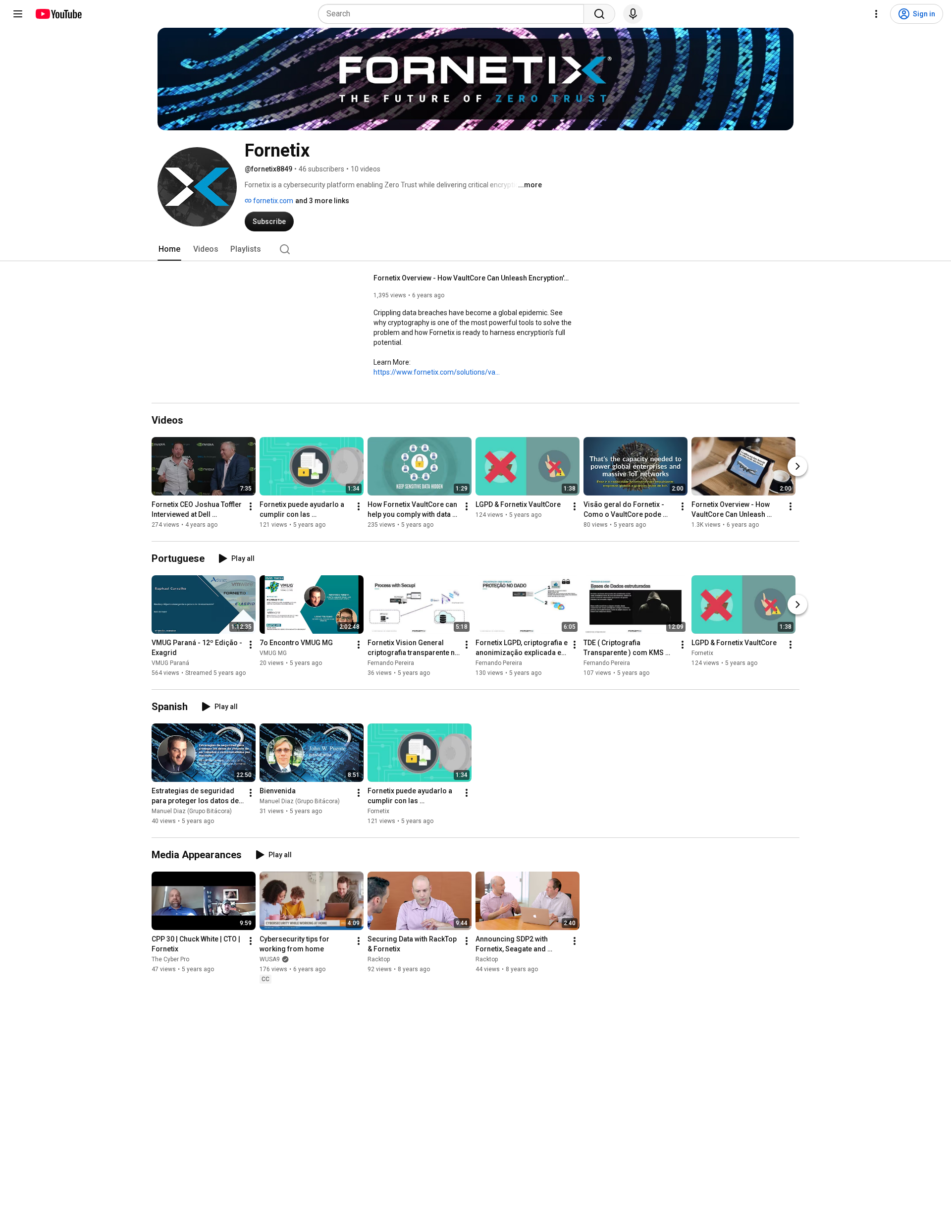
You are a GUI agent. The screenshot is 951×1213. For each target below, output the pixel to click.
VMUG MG (273, 653)
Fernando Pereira (391, 663)
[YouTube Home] (58, 14)
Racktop (379, 959)
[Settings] (876, 14)
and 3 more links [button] (322, 201)
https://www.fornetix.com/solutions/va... (436, 372)
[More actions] (251, 506)
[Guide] (18, 14)
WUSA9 (270, 959)
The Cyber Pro (170, 959)
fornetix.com (272, 201)
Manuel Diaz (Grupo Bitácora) (192, 811)
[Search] (599, 14)
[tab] (169, 249)
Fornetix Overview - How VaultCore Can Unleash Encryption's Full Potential (472, 278)
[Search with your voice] (633, 14)
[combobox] (453, 14)
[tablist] (475, 249)
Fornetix (702, 653)
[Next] (797, 466)
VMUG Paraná (170, 663)
